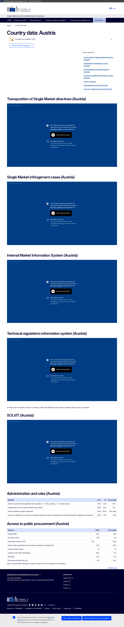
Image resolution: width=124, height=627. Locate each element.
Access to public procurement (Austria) (98, 89)
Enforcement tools (35, 20)
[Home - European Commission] (20, 8)
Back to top (113, 568)
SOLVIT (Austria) (90, 82)
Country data (99, 20)
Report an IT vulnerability (14, 608)
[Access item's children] (42, 20)
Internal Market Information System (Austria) (96, 71)
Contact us (51, 605)
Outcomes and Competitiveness (80, 20)
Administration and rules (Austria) (96, 85)
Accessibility (77, 608)
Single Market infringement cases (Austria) (96, 65)
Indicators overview (20, 20)
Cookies (47, 608)
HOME (9, 20)
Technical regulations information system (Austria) (98, 77)
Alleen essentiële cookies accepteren (97, 618)
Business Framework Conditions (55, 20)
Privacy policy (56, 608)
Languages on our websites (33, 608)
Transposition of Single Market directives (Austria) (98, 59)
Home (8, 25)
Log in (114, 8)
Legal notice (67, 608)
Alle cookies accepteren (71, 618)
